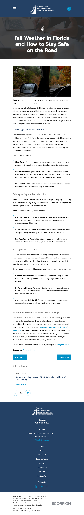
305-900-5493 (42, 422)
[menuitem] (15, 510)
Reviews (42, 463)
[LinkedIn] (36, 486)
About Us (42, 455)
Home (42, 450)
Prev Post (19, 357)
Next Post (64, 357)
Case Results (42, 467)
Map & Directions (42, 440)
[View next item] (28, 393)
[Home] (42, 9)
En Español (42, 476)
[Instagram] (42, 486)
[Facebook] (47, 486)
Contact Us (42, 471)
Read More (21, 384)
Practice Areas (42, 459)
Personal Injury (29, 350)
